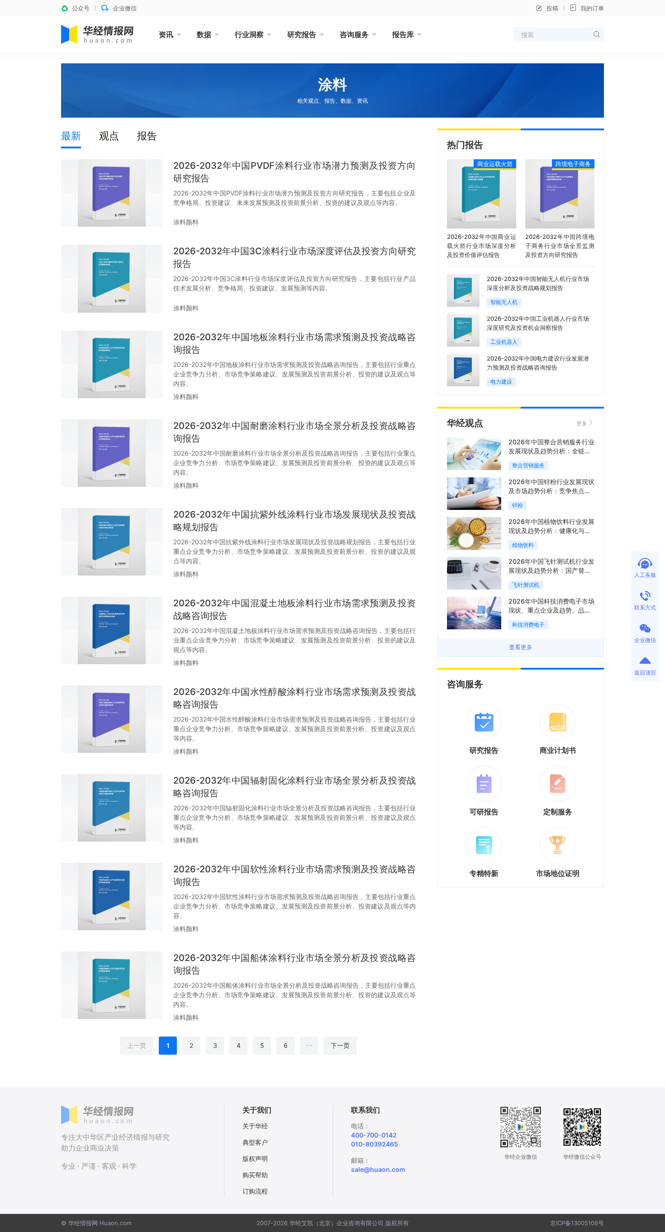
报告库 (403, 34)
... (309, 1043)
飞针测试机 (525, 584)
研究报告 (301, 34)
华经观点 (465, 423)
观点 (109, 136)
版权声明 (255, 1158)
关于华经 (255, 1126)
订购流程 (255, 1191)
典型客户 (255, 1142)
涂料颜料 (186, 222)
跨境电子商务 (573, 163)
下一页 (340, 1045)
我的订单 (592, 8)
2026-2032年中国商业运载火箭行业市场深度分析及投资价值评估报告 (481, 245)
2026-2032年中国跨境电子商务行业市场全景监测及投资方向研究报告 (559, 245)
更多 (581, 423)
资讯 (166, 34)
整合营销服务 (528, 465)
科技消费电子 (528, 624)
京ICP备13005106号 (577, 1223)
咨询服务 (354, 34)
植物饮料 (523, 545)
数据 (204, 34)
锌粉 (517, 505)
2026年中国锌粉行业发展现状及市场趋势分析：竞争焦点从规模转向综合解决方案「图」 (551, 491)
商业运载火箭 (495, 163)
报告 (147, 136)
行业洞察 (249, 34)
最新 (71, 136)
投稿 (552, 8)
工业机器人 (504, 341)
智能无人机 (504, 302)
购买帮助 (255, 1175)
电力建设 (501, 381)
